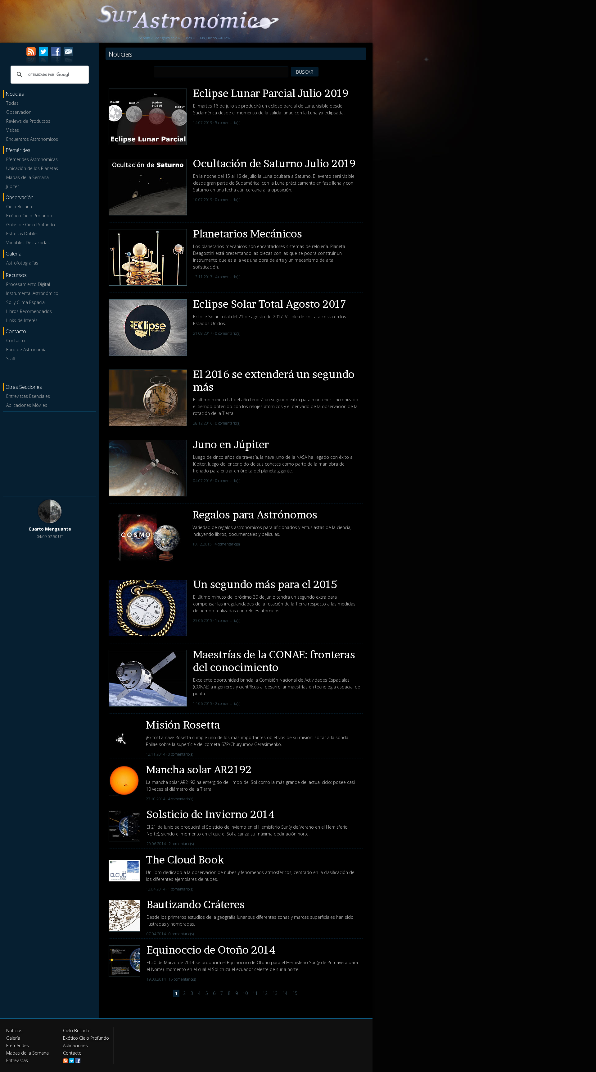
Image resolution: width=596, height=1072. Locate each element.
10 (245, 993)
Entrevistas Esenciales (28, 396)
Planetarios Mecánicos (247, 233)
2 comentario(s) (227, 703)
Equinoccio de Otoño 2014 (211, 949)
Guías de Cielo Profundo (30, 225)
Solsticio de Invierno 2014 (210, 814)
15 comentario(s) (182, 979)
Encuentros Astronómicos (32, 139)
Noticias (14, 1030)
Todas (12, 103)
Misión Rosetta (183, 724)
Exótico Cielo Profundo (29, 216)
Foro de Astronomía (26, 349)
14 (284, 993)
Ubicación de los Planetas (32, 168)
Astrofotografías (22, 263)
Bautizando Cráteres (196, 904)
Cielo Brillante (20, 206)
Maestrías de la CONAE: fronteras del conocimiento (274, 661)
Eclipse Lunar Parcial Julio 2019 (271, 93)
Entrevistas (17, 1060)
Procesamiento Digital (28, 284)
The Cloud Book (185, 859)
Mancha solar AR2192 (199, 769)
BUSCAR (304, 72)
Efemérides (17, 1045)
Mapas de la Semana (27, 177)
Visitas (12, 130)
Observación (18, 112)
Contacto (15, 340)
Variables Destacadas (28, 243)
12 (265, 993)
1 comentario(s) (227, 620)
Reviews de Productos (28, 121)
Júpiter (12, 186)
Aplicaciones (75, 1045)
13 (275, 993)
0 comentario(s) (227, 199)
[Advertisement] (49, 453)
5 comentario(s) (227, 122)
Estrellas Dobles (22, 234)
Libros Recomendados (29, 311)
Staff (10, 358)
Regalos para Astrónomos (254, 514)
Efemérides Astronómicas (32, 159)
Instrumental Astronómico (32, 293)
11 (255, 993)
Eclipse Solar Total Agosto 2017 (269, 303)
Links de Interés (22, 320)
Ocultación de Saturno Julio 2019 (274, 163)
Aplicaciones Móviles (26, 405)
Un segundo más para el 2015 (265, 584)
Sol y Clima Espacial (26, 302)
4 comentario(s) (227, 276)
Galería (13, 1038)
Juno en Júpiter (231, 444)
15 (294, 993)
